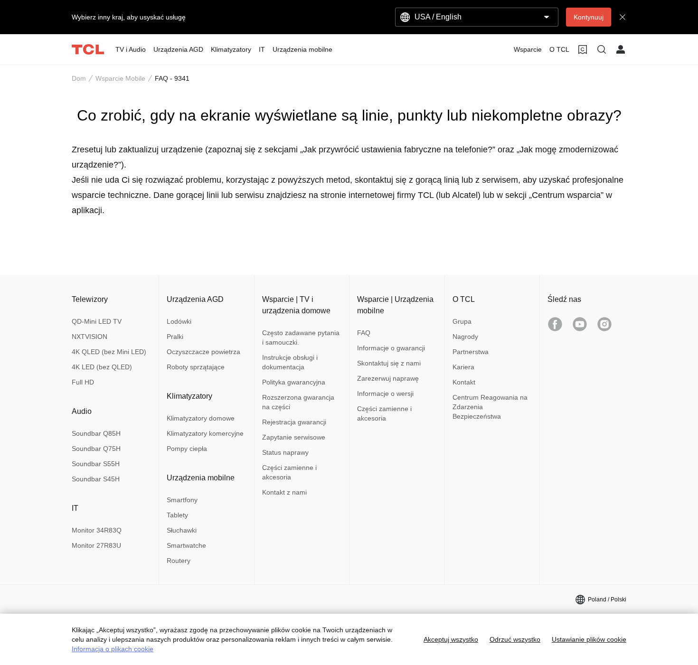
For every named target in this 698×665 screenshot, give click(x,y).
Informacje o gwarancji (391, 348)
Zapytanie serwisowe (293, 437)
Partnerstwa (471, 352)
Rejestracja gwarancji (294, 422)
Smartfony (182, 500)
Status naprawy (285, 452)
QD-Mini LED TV (97, 321)
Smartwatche (186, 545)
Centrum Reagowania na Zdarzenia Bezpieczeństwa (490, 406)
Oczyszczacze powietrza (203, 352)
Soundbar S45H (96, 479)
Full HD (83, 382)
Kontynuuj (589, 17)
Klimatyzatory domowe (201, 418)
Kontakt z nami (284, 492)
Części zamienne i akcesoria (289, 472)
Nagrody (465, 336)
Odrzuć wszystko (515, 639)
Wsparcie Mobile (120, 78)
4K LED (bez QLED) (102, 367)
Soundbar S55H (96, 464)
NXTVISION (89, 336)
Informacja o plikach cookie (112, 649)
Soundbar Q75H (96, 448)
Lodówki (179, 321)
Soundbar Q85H (96, 433)
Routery (178, 560)
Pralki (175, 336)
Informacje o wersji (385, 393)
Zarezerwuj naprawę (388, 378)
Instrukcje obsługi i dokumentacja (290, 362)
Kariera (463, 367)
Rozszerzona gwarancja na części (298, 402)
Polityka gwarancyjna (293, 382)
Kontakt (464, 382)
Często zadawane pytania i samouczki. (301, 337)
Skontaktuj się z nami (389, 363)
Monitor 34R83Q (97, 530)
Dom (79, 78)
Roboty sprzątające (196, 367)
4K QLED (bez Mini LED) (109, 352)
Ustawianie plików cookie (589, 639)
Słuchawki (182, 530)
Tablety (177, 515)
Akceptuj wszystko (451, 639)
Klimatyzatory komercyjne (205, 433)
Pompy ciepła (187, 448)
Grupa (462, 321)
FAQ (363, 333)
